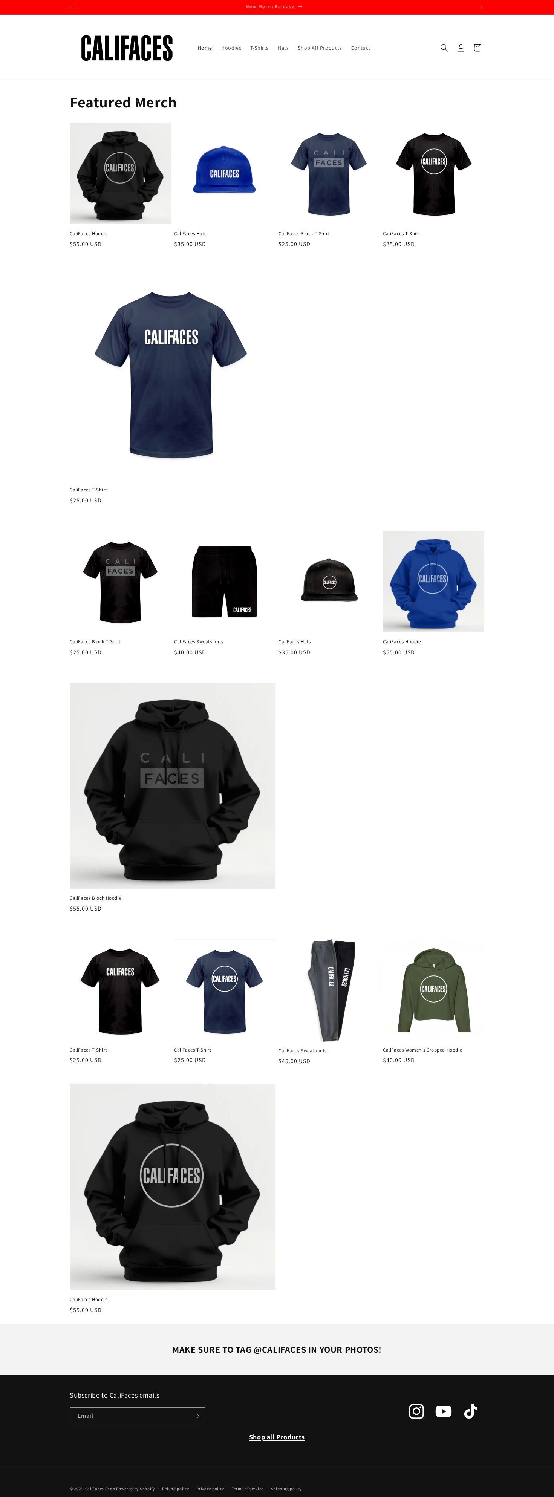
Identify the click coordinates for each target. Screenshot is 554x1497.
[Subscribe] (196, 1416)
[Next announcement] (481, 7)
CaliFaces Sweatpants (303, 1051)
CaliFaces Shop (100, 1488)
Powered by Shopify (135, 1488)
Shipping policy (286, 1488)
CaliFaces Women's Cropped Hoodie (422, 1050)
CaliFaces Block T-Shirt (304, 234)
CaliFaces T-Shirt (401, 234)
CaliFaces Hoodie (89, 234)
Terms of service (247, 1488)
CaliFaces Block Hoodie (95, 898)
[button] (444, 48)
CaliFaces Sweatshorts (198, 642)
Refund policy (175, 1488)
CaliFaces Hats (190, 234)
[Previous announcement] (72, 7)
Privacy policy (210, 1488)
